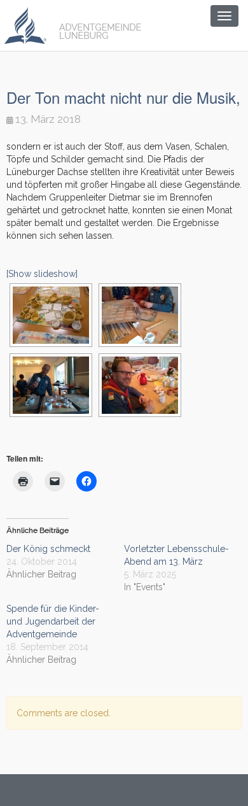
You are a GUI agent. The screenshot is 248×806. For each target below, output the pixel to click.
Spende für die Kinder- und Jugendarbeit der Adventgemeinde (52, 621)
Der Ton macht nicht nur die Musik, (123, 97)
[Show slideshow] (42, 274)
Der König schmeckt (48, 549)
